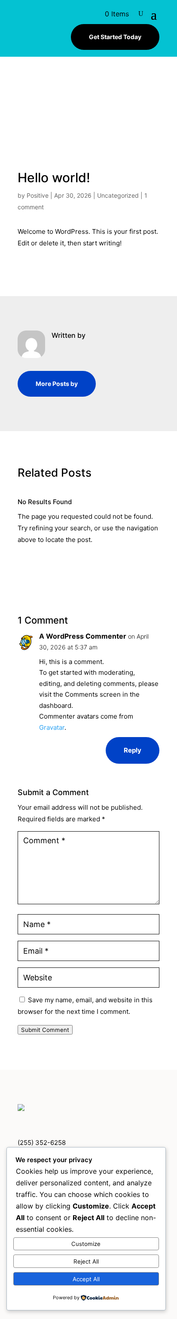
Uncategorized (118, 195)
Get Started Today (115, 36)
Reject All (86, 1261)
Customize (86, 1243)
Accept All (86, 1279)
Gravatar (51, 727)
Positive (38, 195)
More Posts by (57, 383)
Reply (132, 750)
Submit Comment (45, 1029)
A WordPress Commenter (82, 636)
